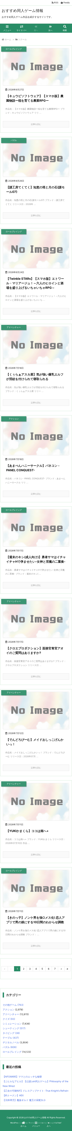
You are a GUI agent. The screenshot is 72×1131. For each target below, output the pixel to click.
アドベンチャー (11, 1014)
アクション (8, 1009)
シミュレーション (12, 1023)
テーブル (11, 1037)
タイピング (11, 1033)
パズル (10, 1047)
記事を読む (36, 124)
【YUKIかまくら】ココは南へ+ (27, 831)
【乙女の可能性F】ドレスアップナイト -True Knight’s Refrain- (36, 1090)
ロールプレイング (12, 1051)
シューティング (14, 1028)
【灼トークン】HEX (13, 1095)
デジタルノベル (11, 1042)
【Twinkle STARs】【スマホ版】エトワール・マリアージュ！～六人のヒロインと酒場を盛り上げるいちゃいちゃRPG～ (35, 283)
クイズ (9, 1018)
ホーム (8, 39)
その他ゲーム (13, 1004)
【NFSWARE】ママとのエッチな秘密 (22, 1076)
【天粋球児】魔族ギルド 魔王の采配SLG (24, 1100)
